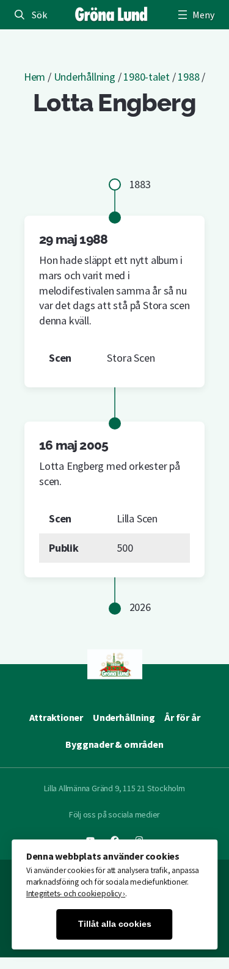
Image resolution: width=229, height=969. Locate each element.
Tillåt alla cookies (114, 924)
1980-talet (146, 77)
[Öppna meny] (194, 14)
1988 (188, 77)
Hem (34, 77)
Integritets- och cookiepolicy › (76, 893)
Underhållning (84, 77)
